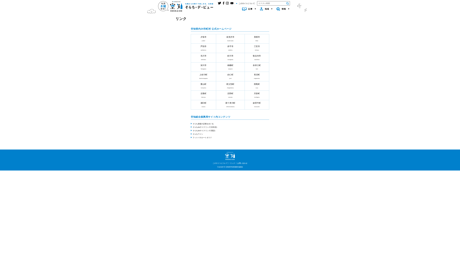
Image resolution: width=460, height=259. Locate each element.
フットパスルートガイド (202, 137)
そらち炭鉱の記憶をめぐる (203, 124)
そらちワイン (198, 134)
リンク (232, 163)
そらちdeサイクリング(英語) (204, 131)
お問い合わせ (242, 163)
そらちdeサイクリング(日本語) (205, 127)
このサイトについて (220, 163)
